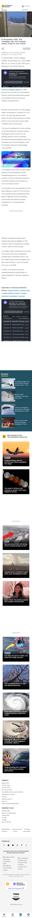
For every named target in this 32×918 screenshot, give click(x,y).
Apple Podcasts (13, 290)
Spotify (17, 293)
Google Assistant (8, 293)
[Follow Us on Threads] (22, 845)
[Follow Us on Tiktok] (17, 845)
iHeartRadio (13, 296)
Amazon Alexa (25, 290)
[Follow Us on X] (26, 845)
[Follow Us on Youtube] (13, 845)
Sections (25, 10)
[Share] (2, 48)
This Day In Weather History (11, 90)
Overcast (21, 296)
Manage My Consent (8, 794)
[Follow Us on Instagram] (8, 845)
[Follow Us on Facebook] (4, 845)
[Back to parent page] (4, 8)
